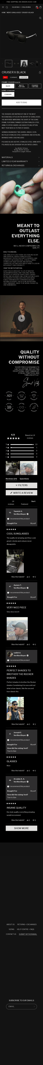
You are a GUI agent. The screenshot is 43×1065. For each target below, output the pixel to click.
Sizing (11, 929)
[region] (21, 468)
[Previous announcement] (3, 2)
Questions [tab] (24, 479)
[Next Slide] (35, 468)
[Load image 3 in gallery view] (24, 63)
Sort (33, 501)
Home (4, 12)
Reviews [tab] (11, 479)
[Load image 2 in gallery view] (16, 63)
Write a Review (25, 493)
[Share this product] (40, 72)
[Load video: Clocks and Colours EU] (21, 191)
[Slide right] (40, 63)
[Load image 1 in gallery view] (8, 63)
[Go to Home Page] (21, 7)
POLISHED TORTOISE (35, 86)
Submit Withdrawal (28, 934)
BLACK (8, 86)
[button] (3, 7)
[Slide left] (2, 63)
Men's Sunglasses (14, 12)
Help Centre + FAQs (25, 929)
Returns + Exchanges (27, 924)
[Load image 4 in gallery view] (31, 63)
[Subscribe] (34, 1006)
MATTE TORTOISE (21, 86)
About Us (11, 924)
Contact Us (11, 934)
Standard (8, 94)
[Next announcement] (40, 2)
